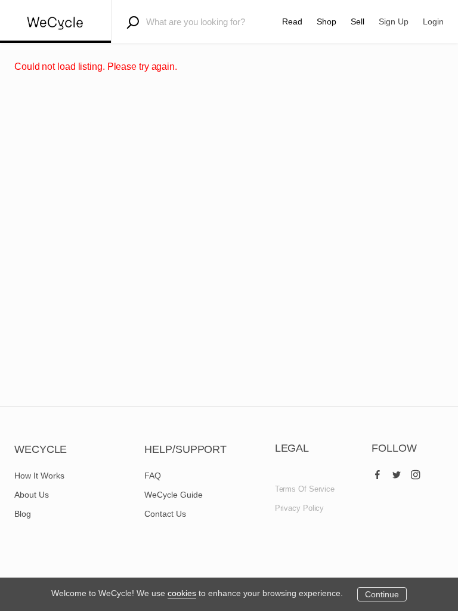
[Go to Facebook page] (377, 472)
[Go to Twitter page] (397, 472)
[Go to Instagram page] (416, 472)
